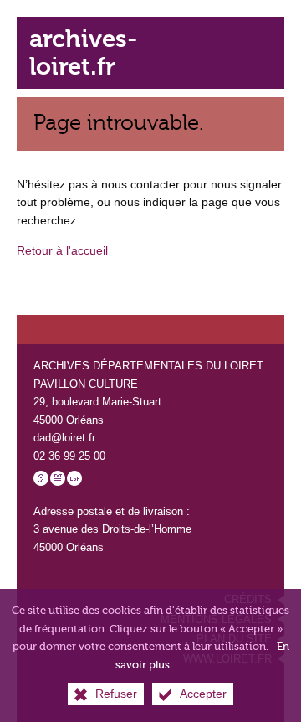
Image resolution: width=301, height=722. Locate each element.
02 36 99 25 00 (69, 456)
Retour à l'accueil (62, 250)
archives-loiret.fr (83, 52)
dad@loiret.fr (64, 437)
